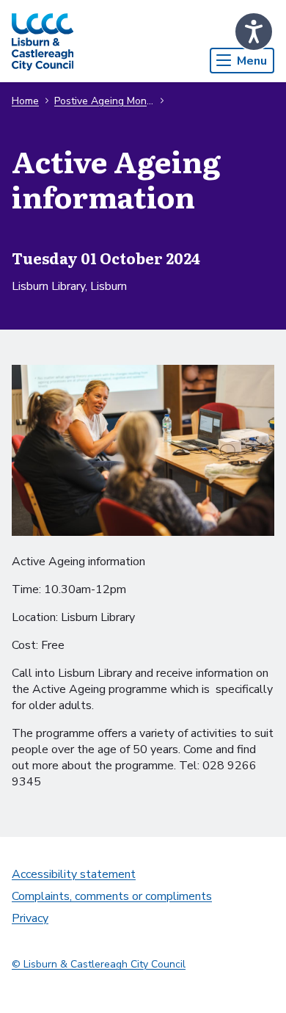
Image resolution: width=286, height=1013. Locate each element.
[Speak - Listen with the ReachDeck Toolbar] (254, 31)
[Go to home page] (42, 41)
